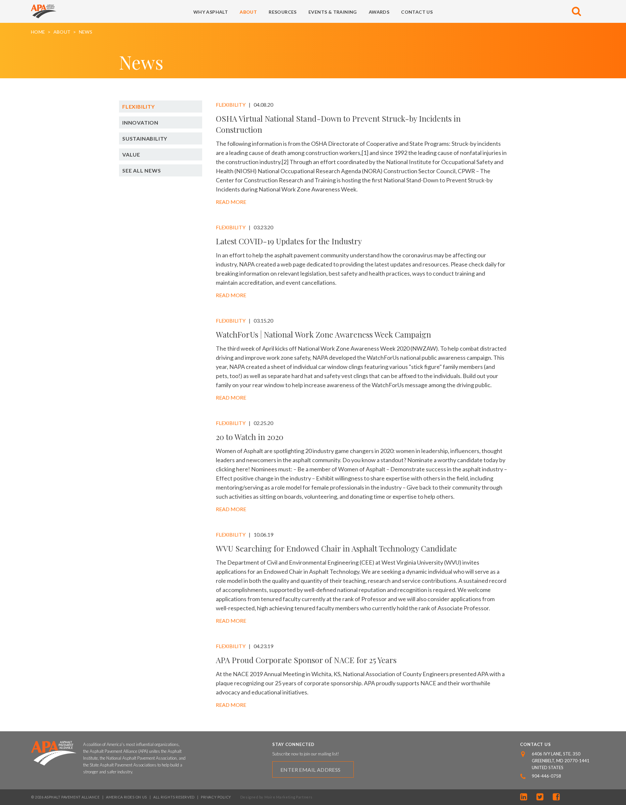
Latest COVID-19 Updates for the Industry (289, 241)
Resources (283, 12)
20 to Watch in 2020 (249, 437)
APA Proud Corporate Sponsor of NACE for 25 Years (306, 660)
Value (131, 154)
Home (38, 32)
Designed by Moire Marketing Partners (276, 797)
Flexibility (138, 106)
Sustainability (144, 138)
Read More (231, 202)
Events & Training (332, 12)
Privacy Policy (216, 797)
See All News (141, 170)
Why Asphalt (210, 12)
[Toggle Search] (576, 11)
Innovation (140, 122)
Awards (379, 12)
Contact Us (417, 12)
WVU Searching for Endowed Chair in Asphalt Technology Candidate (336, 548)
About (248, 12)
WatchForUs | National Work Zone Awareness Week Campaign (323, 334)
